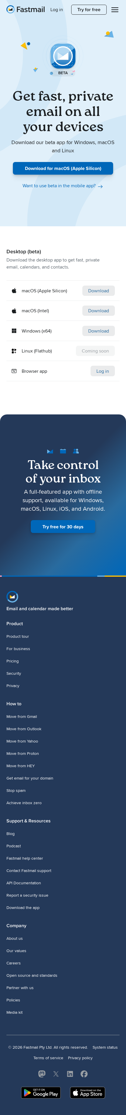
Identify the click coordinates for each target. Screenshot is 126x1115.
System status (105, 1047)
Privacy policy (80, 1057)
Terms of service (48, 1057)
